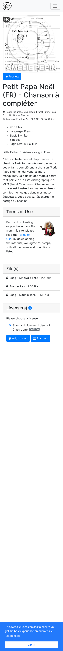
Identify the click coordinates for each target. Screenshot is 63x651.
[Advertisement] (31, 486)
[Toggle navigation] (55, 6)
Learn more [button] (13, 635)
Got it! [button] (31, 644)
